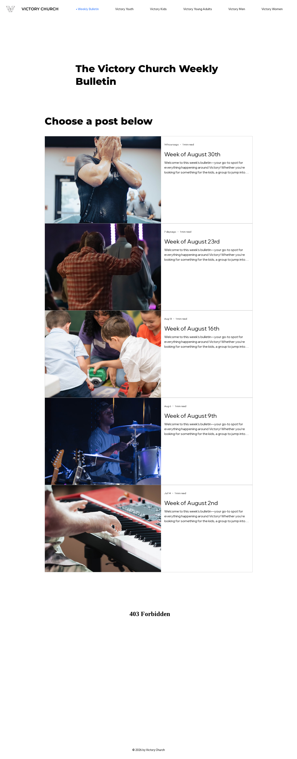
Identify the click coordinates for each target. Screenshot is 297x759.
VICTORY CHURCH (40, 8)
